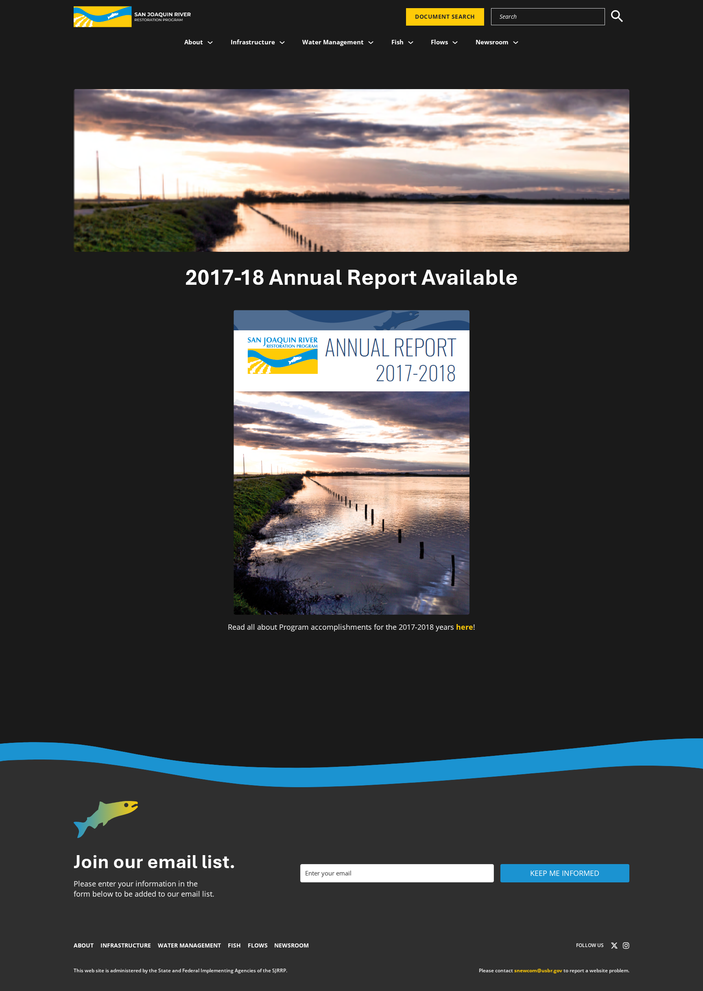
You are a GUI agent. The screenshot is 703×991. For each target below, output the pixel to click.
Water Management (333, 42)
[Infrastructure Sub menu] (282, 42)
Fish (397, 42)
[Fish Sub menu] (411, 42)
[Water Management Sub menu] (371, 42)
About (193, 42)
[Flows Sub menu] (455, 42)
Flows (439, 42)
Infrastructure (253, 42)
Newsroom (492, 42)
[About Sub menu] (210, 42)
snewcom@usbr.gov (538, 970)
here (464, 627)
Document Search (445, 16)
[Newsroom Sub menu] (516, 42)
